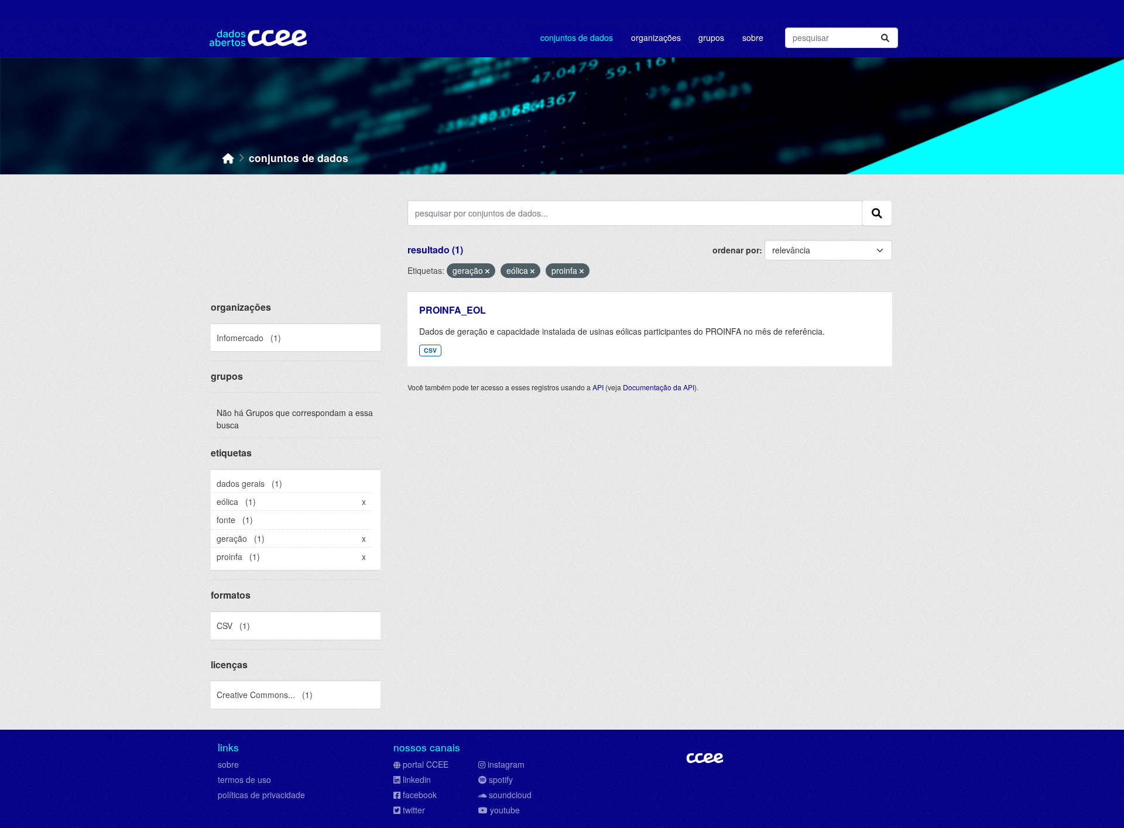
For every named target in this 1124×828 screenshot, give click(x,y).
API (598, 387)
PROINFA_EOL (452, 310)
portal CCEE (425, 764)
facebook (420, 794)
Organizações (656, 37)
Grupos (711, 37)
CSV (430, 350)
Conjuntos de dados (576, 37)
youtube (505, 810)
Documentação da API (658, 387)
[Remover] (487, 271)
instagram (506, 764)
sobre (228, 764)
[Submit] (885, 38)
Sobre (752, 37)
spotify (501, 779)
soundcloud (510, 794)
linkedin (417, 779)
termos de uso (244, 779)
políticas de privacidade (261, 794)
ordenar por (735, 250)
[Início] (228, 157)
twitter (414, 810)
